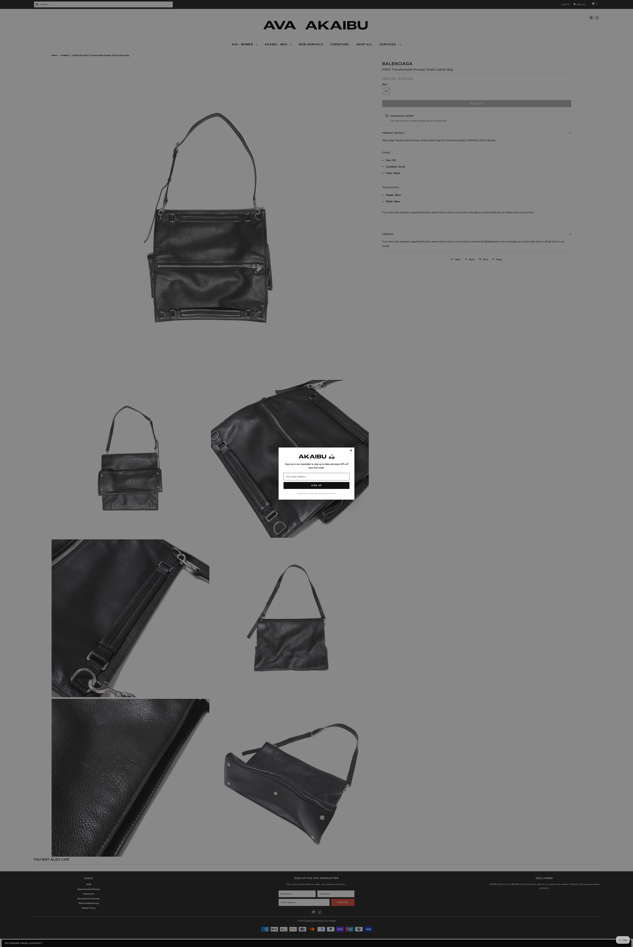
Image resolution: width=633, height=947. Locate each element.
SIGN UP (316, 485)
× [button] (351, 450)
